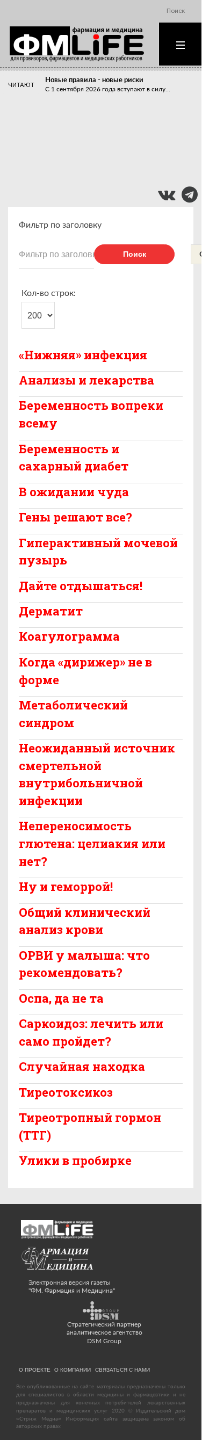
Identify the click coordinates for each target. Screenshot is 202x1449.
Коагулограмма (69, 636)
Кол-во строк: (48, 292)
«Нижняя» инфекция (83, 355)
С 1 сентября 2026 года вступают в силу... (107, 89)
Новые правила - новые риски (94, 79)
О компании (72, 1369)
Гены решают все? (75, 517)
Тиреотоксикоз (66, 1092)
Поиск (134, 254)
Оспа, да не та (61, 998)
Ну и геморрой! (66, 886)
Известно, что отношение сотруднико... (104, 145)
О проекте (34, 1369)
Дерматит (51, 611)
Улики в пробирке (75, 1160)
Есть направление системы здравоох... (102, 171)
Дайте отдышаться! (80, 585)
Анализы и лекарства (86, 380)
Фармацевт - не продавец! (88, 161)
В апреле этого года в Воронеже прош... (105, 120)
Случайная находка (82, 1066)
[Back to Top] (175, 1415)
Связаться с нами (122, 1369)
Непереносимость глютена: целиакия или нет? (92, 843)
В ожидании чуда (74, 491)
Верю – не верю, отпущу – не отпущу (104, 136)
